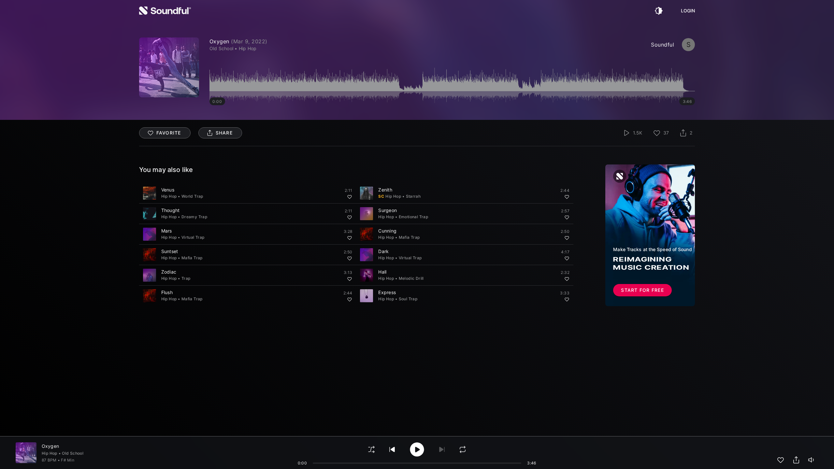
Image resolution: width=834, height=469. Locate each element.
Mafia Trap (409, 237)
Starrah (413, 196)
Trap (186, 278)
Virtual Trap (193, 237)
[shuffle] (371, 449)
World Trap (192, 196)
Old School (72, 453)
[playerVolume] (811, 459)
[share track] (796, 459)
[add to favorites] (780, 459)
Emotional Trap (413, 216)
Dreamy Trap (194, 216)
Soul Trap (408, 298)
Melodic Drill (411, 278)
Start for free (642, 290)
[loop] (462, 449)
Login (688, 10)
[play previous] (392, 449)
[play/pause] (169, 67)
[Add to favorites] (349, 197)
